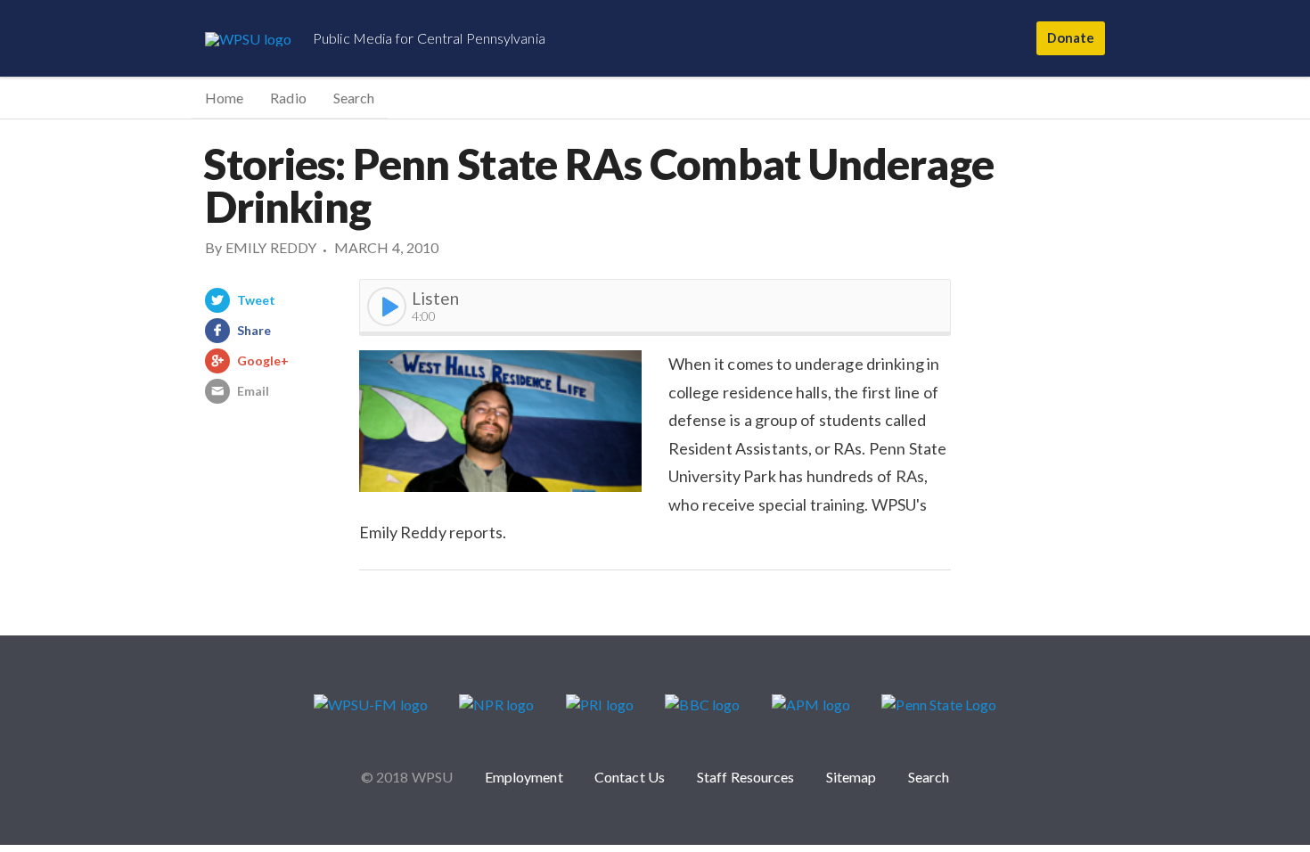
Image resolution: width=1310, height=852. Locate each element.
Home (224, 97)
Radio (288, 97)
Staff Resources (746, 776)
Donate (1070, 37)
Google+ (263, 360)
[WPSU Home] (248, 38)
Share (254, 330)
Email (253, 390)
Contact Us (629, 776)
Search (353, 97)
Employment (524, 776)
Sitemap (851, 776)
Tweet (256, 299)
